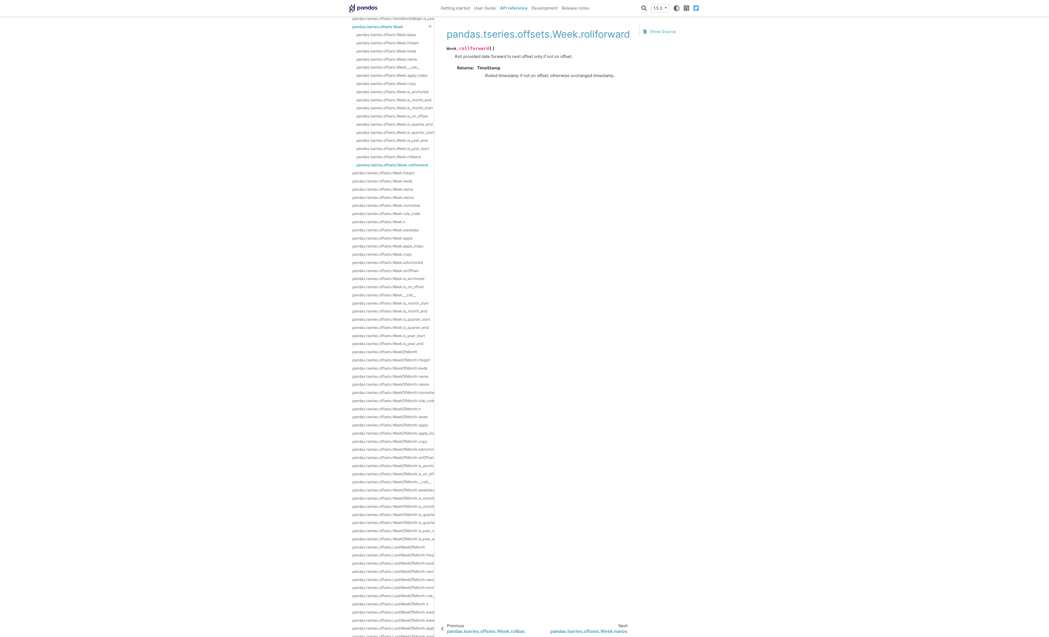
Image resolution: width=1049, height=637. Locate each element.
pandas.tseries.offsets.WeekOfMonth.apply (390, 425)
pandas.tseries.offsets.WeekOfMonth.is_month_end (393, 506)
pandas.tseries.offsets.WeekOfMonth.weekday (393, 490)
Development (545, 8)
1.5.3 (658, 8)
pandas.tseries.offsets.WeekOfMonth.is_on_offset (393, 474)
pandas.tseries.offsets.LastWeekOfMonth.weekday (393, 612)
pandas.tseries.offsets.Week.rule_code (386, 213)
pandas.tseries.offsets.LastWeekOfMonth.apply (393, 628)
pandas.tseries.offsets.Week (377, 27)
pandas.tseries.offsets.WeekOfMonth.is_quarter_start (393, 514)
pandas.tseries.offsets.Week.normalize (386, 205)
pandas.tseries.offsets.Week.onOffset (385, 271)
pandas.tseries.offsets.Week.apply (382, 238)
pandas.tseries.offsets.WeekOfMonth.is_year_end (393, 539)
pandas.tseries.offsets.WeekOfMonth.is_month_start (393, 498)
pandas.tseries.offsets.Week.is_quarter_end (394, 124)
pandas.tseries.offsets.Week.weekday (385, 230)
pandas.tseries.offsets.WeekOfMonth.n (386, 409)
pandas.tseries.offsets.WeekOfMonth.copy (389, 441)
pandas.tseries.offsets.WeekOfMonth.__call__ (391, 482)
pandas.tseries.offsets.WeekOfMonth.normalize (393, 392)
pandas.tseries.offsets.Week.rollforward (392, 165)
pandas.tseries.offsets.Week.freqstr (387, 43)
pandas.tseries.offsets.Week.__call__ (388, 67)
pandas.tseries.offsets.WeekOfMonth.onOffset (393, 457)
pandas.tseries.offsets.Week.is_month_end (393, 100)
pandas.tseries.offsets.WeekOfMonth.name (390, 376)
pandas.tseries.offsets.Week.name (386, 59)
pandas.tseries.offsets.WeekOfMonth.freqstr (391, 360)
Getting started (455, 8)
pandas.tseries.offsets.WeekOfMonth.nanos (390, 384)
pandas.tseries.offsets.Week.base (386, 35)
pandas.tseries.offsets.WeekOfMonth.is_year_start (393, 531)
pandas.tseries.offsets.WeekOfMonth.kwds (390, 368)
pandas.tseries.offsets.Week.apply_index (392, 75)
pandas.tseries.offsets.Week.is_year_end (392, 140)
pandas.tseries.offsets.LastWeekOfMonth (388, 547)
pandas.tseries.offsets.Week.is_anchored (392, 92)
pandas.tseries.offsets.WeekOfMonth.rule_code (393, 401)
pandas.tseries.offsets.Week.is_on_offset (392, 116)
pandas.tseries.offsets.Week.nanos (383, 197)
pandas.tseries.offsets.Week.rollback (388, 157)
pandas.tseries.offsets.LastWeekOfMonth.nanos (393, 579)
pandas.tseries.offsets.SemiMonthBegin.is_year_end (393, 18)
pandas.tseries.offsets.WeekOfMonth (384, 352)
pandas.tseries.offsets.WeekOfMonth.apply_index (393, 433)
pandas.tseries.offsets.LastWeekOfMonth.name (393, 571)
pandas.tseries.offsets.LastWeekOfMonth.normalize (393, 587)
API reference (514, 8)
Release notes (575, 8)
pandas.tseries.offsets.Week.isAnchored (387, 262)
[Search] (644, 8)
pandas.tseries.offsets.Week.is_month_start (394, 108)
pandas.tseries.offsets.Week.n (378, 222)
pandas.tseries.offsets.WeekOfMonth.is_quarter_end (393, 522)
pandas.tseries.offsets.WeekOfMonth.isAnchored (393, 449)
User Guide (485, 8)
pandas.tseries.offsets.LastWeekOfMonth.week (393, 620)
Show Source (662, 31)
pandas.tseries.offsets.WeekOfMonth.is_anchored (393, 466)
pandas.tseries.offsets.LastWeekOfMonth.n (390, 604)
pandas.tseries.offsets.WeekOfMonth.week (390, 417)
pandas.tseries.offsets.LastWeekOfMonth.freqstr (393, 555)
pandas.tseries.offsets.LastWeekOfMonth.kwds (393, 563)
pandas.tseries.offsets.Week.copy (386, 83)
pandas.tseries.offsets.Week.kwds (386, 51)
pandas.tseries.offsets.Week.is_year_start (392, 148)
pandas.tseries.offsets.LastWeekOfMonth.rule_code (393, 596)
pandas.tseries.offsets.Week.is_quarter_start (395, 132)
